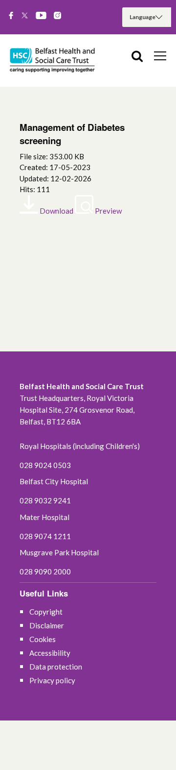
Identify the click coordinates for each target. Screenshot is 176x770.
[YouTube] (41, 16)
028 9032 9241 (45, 500)
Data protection (55, 666)
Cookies (42, 639)
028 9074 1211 (45, 536)
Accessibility (49, 652)
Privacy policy (52, 680)
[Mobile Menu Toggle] (160, 55)
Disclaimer (46, 625)
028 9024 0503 (45, 465)
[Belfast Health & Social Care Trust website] (54, 60)
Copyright (46, 611)
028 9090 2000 (45, 571)
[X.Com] (25, 16)
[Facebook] (11, 16)
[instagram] (57, 16)
